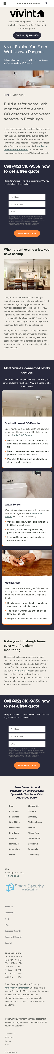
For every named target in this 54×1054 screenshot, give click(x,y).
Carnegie (32, 811)
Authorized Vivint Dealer (17, 987)
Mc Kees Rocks (35, 822)
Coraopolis (33, 849)
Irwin (11, 806)
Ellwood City (33, 806)
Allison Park (33, 833)
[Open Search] (46, 3)
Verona (12, 854)
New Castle (14, 833)
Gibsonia (13, 838)
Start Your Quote (27, 233)
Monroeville (14, 843)
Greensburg (33, 854)
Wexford (32, 827)
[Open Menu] (5, 3)
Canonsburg (14, 849)
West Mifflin (14, 822)
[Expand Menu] (28, 18)
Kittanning (14, 811)
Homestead (14, 816)
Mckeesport (14, 827)
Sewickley (32, 816)
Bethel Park (33, 843)
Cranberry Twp (34, 838)
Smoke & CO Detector (22, 435)
